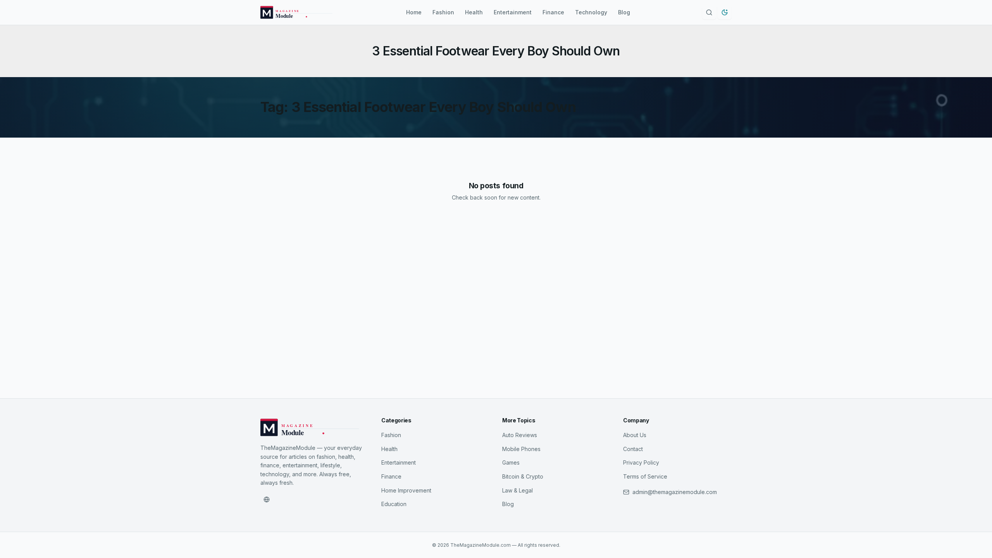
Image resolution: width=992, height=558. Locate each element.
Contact (633, 449)
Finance (553, 12)
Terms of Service (645, 476)
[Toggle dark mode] (725, 12)
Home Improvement (406, 490)
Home (414, 12)
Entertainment (513, 12)
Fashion (443, 12)
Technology (591, 12)
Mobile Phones (521, 449)
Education (393, 504)
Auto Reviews (519, 435)
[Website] (266, 499)
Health (474, 12)
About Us (634, 435)
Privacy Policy (641, 462)
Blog (624, 12)
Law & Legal (517, 490)
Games (511, 462)
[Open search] (709, 12)
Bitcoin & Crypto (522, 476)
